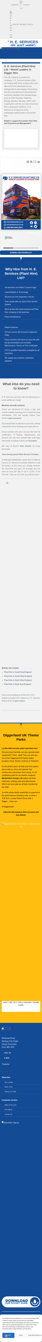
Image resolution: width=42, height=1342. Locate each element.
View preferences (34, 1335)
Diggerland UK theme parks (21, 758)
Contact (26, 5)
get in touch (20, 701)
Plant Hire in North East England (17, 684)
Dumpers (33, 441)
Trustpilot (5, 1064)
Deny (21, 1335)
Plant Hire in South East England (18, 672)
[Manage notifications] (6, 1336)
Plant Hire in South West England (18, 676)
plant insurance (14, 418)
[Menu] (4, 43)
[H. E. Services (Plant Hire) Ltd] (23, 43)
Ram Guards (25, 446)
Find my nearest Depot (23, 24)
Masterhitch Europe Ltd (12, 778)
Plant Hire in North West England (18, 680)
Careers (14, 5)
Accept (8, 1335)
